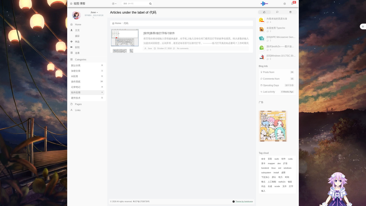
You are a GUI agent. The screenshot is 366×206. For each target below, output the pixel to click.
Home (118, 23)
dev (279, 163)
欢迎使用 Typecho (276, 28)
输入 (263, 191)
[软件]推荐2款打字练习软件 (159, 33)
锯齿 (290, 182)
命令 (263, 159)
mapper (271, 163)
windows (287, 168)
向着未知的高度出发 (277, 18)
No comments (182, 48)
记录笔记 (87, 87)
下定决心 (265, 177)
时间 (287, 177)
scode (277, 186)
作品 (263, 186)
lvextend (265, 168)
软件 (284, 159)
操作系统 (87, 81)
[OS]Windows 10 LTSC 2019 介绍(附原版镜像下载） (293, 56)
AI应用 (87, 76)
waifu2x (282, 182)
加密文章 (87, 71)
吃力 (281, 177)
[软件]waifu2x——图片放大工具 (283, 46)
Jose (150, 48)
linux (273, 168)
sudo (276, 159)
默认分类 (87, 65)
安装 (270, 159)
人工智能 (272, 182)
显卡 (263, 163)
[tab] (264, 12)
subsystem (266, 172)
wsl (279, 168)
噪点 (263, 182)
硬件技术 (87, 98)
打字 (291, 186)
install (276, 172)
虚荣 (283, 172)
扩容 (285, 163)
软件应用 (87, 92)
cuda (290, 159)
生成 (270, 186)
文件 (285, 186)
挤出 (274, 177)
